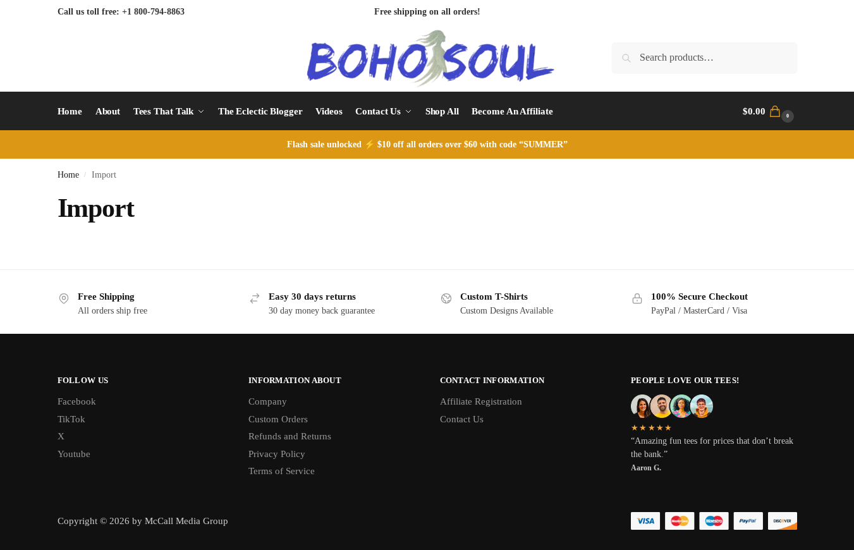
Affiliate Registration (481, 401)
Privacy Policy (276, 454)
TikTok (71, 419)
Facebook (77, 401)
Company (267, 401)
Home (68, 175)
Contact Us (462, 419)
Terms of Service (281, 471)
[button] (769, 111)
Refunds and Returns (289, 436)
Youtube (74, 454)
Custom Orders (278, 419)
